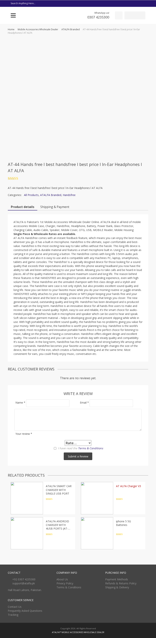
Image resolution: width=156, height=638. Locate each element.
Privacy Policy (65, 583)
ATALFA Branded (70, 29)
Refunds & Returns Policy (120, 583)
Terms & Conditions (90, 448)
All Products (31, 195)
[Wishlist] (119, 15)
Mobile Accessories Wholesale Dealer (38, 29)
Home (11, 29)
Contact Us (14, 607)
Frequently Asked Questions (25, 611)
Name (20, 402)
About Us (62, 579)
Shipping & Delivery (117, 587)
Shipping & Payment (54, 207)
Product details (22, 207)
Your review (23, 434)
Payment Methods (116, 579)
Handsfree (69, 195)
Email (84, 402)
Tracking (13, 614)
